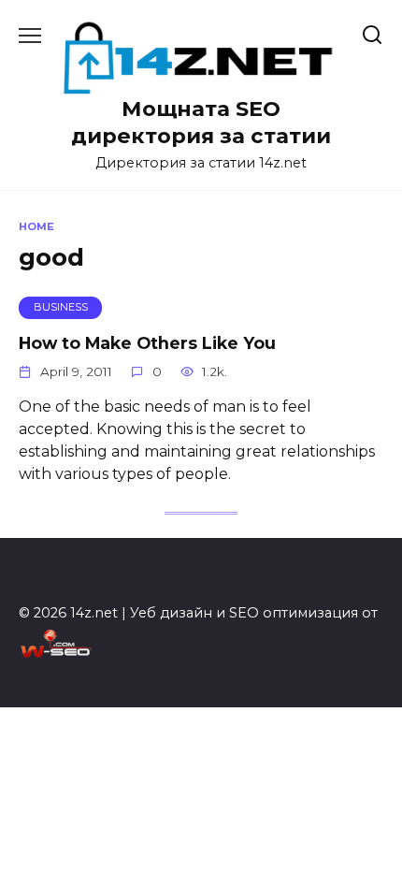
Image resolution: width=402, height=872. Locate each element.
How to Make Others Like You (147, 343)
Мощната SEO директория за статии (201, 122)
